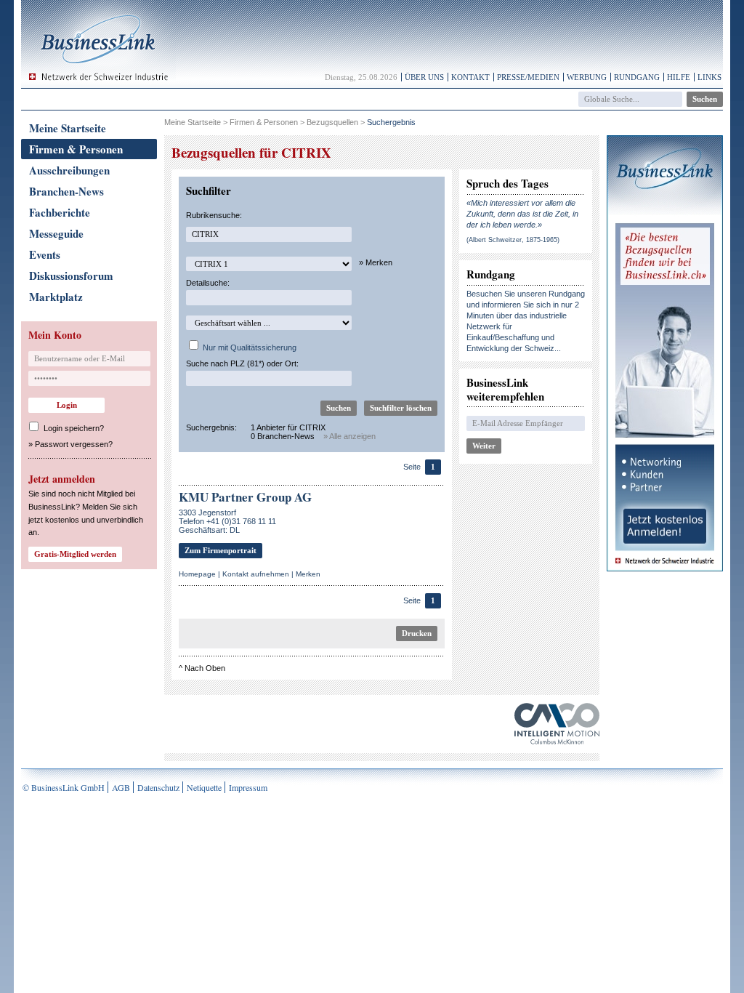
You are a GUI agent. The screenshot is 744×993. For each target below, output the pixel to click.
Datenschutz (158, 787)
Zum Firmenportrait (220, 550)
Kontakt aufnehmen (255, 574)
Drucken (417, 633)
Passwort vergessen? (74, 444)
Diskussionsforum (71, 276)
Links (709, 77)
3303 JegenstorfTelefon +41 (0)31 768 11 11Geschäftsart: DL (227, 521)
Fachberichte (59, 212)
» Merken (375, 262)
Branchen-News (66, 191)
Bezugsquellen (332, 122)
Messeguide (56, 233)
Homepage (197, 574)
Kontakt (470, 77)
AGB (121, 787)
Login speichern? (74, 428)
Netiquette (204, 787)
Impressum (248, 787)
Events (44, 254)
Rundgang (637, 77)
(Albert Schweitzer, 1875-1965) (512, 240)
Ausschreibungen (69, 170)
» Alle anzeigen (349, 436)
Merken (308, 574)
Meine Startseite (67, 128)
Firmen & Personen (76, 149)
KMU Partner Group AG (245, 497)
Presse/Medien (528, 77)
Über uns (424, 77)
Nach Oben (205, 668)
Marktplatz (56, 297)
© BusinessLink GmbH (64, 787)
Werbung (587, 77)
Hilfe (678, 77)
